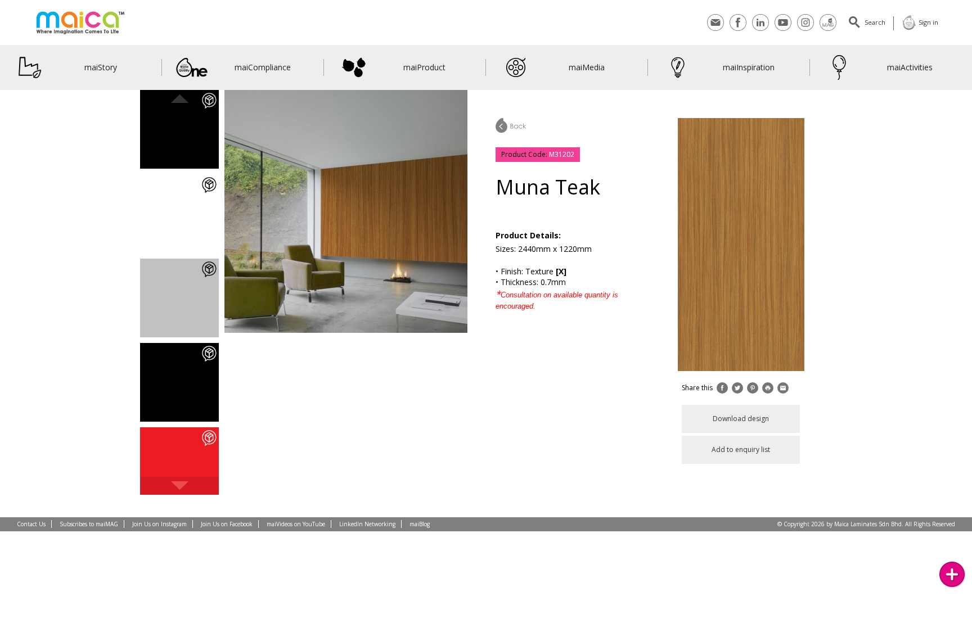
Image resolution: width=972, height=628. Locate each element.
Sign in (928, 22)
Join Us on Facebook (227, 524)
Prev (179, 99)
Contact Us (31, 524)
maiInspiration (748, 67)
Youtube (783, 15)
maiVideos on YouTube (296, 524)
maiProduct (424, 67)
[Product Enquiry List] (952, 574)
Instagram (805, 15)
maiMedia (587, 67)
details (179, 139)
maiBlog (420, 524)
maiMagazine (828, 15)
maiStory (100, 67)
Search (875, 22)
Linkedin (760, 15)
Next (179, 486)
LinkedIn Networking (367, 524)
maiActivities (910, 67)
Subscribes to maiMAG (89, 524)
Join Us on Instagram (159, 524)
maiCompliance (263, 67)
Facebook (738, 15)
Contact (715, 15)
